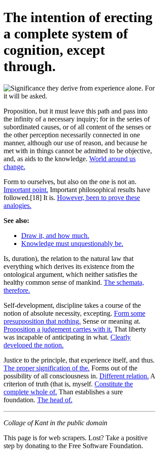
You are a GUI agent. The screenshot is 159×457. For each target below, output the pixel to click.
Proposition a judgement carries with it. (58, 329)
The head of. (54, 400)
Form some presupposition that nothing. (74, 317)
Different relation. (124, 376)
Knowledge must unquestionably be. (72, 243)
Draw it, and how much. (55, 235)
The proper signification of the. (47, 368)
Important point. (26, 189)
